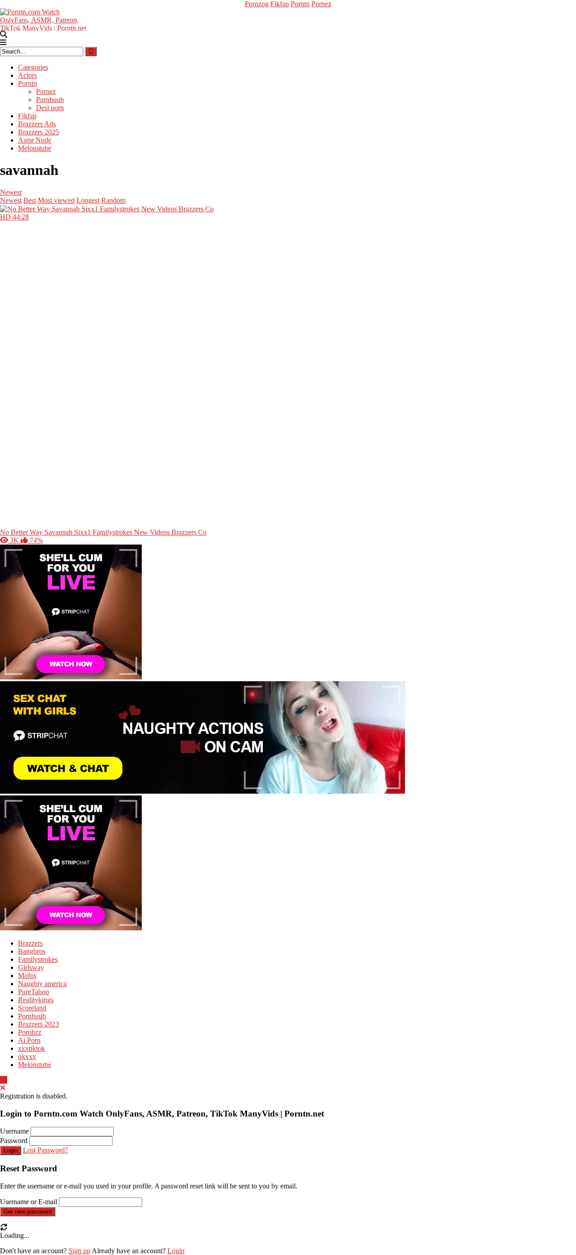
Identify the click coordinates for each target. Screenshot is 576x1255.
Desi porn (50, 108)
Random (113, 200)
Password (13, 1140)
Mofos (27, 975)
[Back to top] (3, 1080)
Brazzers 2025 (38, 132)
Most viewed (56, 200)
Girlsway (31, 967)
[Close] (2, 1088)
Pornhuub (50, 99)
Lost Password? (45, 1150)
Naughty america (42, 983)
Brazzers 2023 (38, 1024)
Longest (87, 200)
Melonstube (34, 148)
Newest (11, 192)
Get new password (28, 1211)
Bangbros (31, 951)
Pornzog (257, 4)
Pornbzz (29, 1032)
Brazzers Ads (37, 124)
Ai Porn (29, 1040)
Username (14, 1131)
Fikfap (279, 4)
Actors (27, 75)
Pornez (321, 4)
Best (29, 200)
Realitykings (36, 1000)
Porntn (300, 4)
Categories (33, 67)
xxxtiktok (31, 1048)
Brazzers (30, 943)
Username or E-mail (28, 1202)
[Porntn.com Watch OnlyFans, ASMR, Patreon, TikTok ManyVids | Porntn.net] (45, 18)
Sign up (79, 1251)
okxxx (27, 1056)
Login (11, 1150)
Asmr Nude (34, 140)
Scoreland (32, 1008)
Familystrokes (38, 959)
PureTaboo (33, 992)
